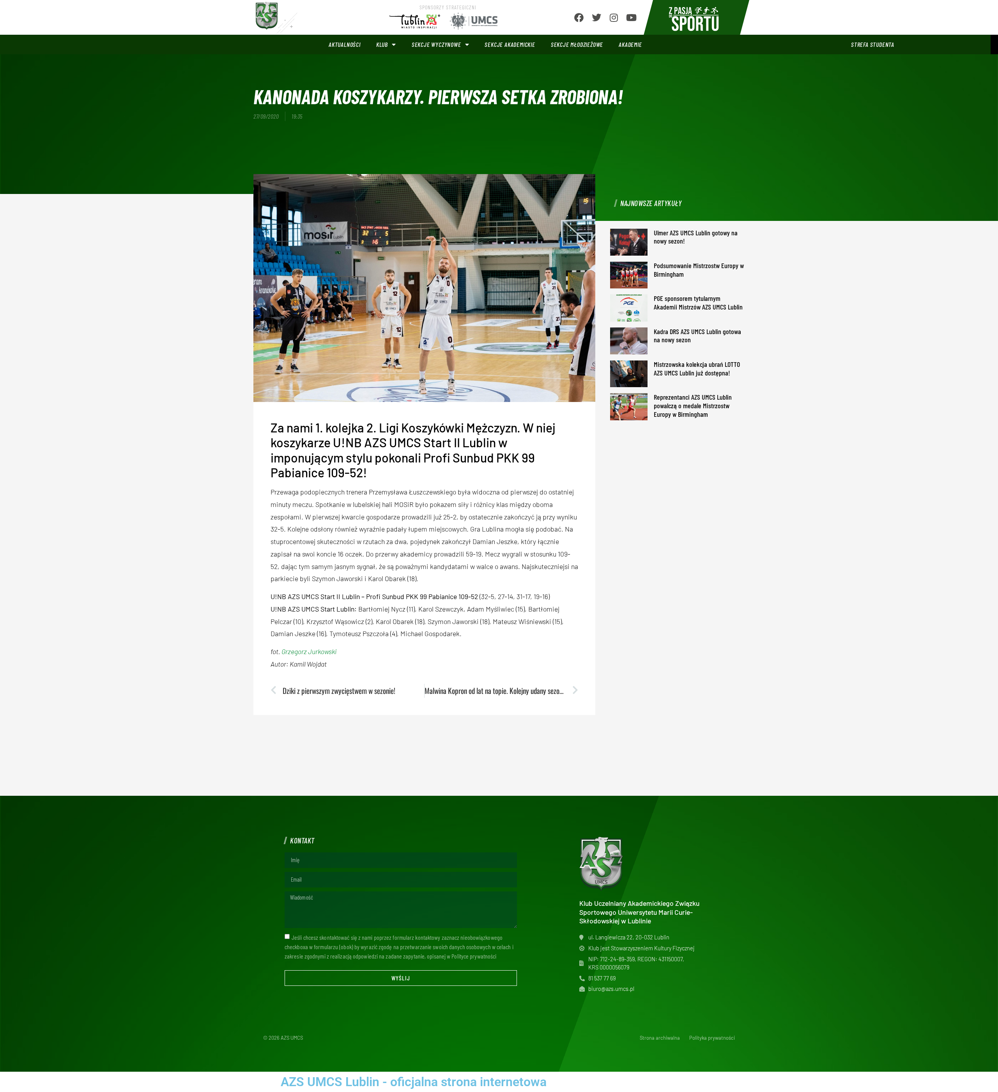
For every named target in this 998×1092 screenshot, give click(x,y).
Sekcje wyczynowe (436, 44)
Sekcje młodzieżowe (577, 44)
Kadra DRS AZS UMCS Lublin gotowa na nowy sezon (697, 335)
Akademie (630, 44)
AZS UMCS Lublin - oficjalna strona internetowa (414, 1081)
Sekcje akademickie (510, 44)
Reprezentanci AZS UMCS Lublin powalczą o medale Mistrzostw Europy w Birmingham (693, 405)
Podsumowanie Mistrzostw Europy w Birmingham (699, 269)
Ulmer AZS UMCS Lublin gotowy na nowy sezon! (696, 236)
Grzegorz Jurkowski (308, 651)
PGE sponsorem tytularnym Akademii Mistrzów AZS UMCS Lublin (698, 302)
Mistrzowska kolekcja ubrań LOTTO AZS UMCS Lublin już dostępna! (697, 368)
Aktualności (345, 44)
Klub (382, 44)
